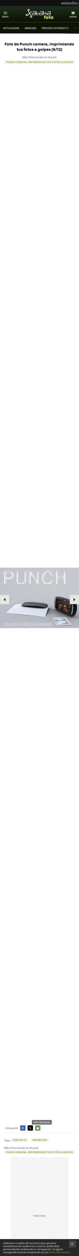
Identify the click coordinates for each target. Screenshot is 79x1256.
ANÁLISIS (30, 28)
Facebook (23, 1128)
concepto (19, 1140)
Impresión (39, 1140)
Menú (5, 16)
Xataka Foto (39, 14)
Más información (60, 1252)
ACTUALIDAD (11, 28)
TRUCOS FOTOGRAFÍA (55, 28)
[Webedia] (70, 3)
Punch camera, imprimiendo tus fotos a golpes (39, 62)
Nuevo (73, 16)
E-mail (37, 1128)
